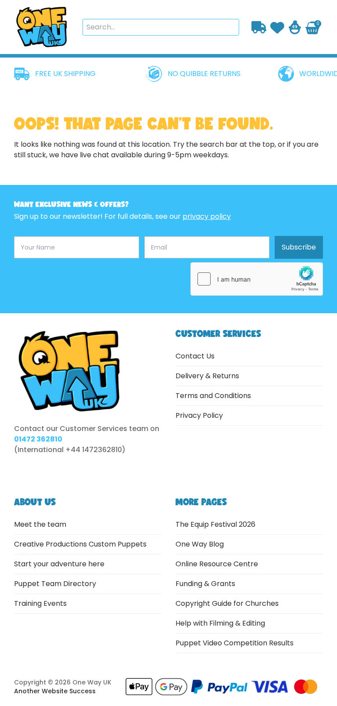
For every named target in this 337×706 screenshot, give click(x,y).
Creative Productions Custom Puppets (80, 544)
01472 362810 (38, 439)
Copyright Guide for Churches (227, 603)
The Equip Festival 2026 (215, 524)
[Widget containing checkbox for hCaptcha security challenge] (256, 279)
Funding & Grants (205, 584)
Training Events (40, 603)
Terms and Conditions (213, 396)
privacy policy (207, 216)
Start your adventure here (59, 564)
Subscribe (299, 247)
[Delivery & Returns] (259, 27)
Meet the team (40, 524)
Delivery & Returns (207, 376)
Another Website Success (55, 691)
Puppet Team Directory (55, 584)
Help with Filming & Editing (220, 623)
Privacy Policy (199, 415)
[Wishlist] (277, 27)
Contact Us (195, 356)
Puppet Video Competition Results (235, 643)
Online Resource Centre (217, 564)
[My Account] (295, 27)
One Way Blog (200, 544)
